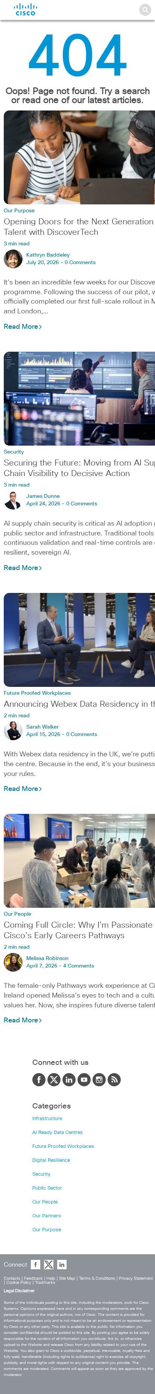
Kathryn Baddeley (48, 255)
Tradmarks (45, 1283)
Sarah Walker (42, 727)
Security (14, 452)
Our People (17, 914)
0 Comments (80, 262)
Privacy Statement (136, 1278)
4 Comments (78, 966)
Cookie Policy (18, 1283)
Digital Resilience (51, 1160)
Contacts (12, 1278)
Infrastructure (47, 1118)
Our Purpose (19, 210)
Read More (21, 327)
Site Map (67, 1278)
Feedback (33, 1278)
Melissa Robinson (47, 958)
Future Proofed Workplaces (37, 693)
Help (51, 1278)
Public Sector (47, 1188)
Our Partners (46, 1216)
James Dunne (43, 496)
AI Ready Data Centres (57, 1132)
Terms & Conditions (97, 1278)
